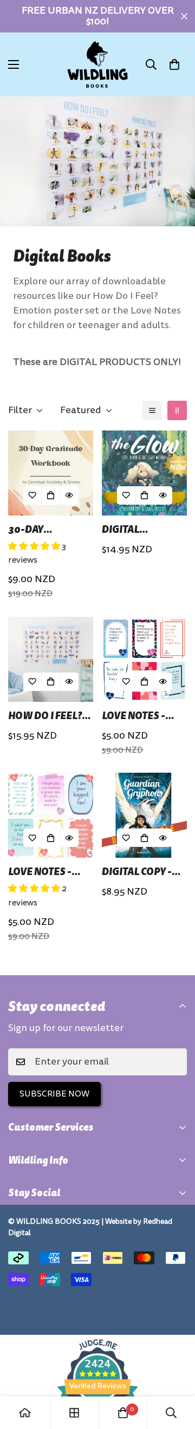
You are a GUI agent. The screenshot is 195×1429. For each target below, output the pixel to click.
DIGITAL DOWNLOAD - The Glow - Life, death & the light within (143, 529)
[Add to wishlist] (32, 495)
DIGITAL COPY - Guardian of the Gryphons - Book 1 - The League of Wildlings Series (144, 871)
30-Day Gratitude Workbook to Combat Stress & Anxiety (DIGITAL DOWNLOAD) (50, 529)
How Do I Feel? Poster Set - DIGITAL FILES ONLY (45, 715)
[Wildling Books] (97, 64)
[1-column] (152, 410)
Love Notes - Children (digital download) (40, 871)
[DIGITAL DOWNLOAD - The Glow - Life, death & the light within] (144, 473)
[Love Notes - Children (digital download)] (50, 815)
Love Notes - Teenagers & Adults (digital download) (141, 715)
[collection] (74, 1412)
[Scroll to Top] (175, 1371)
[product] (24, 1412)
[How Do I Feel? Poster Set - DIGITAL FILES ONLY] (50, 659)
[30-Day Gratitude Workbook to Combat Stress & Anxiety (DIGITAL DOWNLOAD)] (50, 473)
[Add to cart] (51, 495)
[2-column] (177, 410)
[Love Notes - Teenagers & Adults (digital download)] (144, 659)
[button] (174, 64)
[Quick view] (69, 495)
